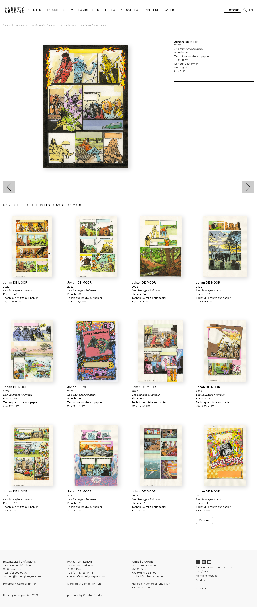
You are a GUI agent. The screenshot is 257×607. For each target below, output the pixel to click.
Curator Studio (92, 595)
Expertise (151, 9)
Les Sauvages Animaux (44, 25)
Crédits (200, 580)
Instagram (204, 562)
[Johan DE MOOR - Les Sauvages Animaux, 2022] (32, 246)
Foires (110, 9)
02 (10, 531)
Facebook (198, 562)
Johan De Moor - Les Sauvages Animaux (83, 25)
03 (14, 531)
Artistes (34, 9)
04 (18, 531)
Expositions (56, 9)
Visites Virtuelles (85, 9)
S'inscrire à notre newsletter (214, 567)
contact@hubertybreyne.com (22, 576)
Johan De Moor (186, 42)
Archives (201, 588)
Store (234, 10)
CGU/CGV (202, 571)
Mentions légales (206, 575)
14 (26, 531)
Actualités (129, 9)
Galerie (170, 9)
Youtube (209, 562)
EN (251, 9)
